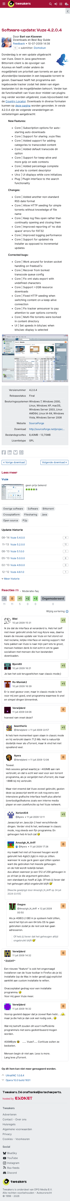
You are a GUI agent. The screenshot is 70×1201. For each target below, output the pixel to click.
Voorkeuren (22, 1139)
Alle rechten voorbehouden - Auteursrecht (27, 1192)
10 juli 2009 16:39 (22, 686)
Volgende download (53, 462)
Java (44, 514)
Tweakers (8, 1189)
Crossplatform (11, 514)
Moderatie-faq (30, 591)
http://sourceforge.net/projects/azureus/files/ (47, 429)
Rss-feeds (13, 1167)
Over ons (20, 1119)
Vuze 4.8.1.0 (17, 572)
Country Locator (16, 101)
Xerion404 (22, 812)
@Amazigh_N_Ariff (27, 908)
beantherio (20, 725)
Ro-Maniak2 (19, 682)
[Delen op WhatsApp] (21, 452)
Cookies (8, 1139)
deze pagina (22, 105)
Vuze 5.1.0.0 (17, 551)
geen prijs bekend (36, 485)
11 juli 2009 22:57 (39, 729)
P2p (25, 520)
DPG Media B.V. (43, 1189)
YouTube (12, 1158)
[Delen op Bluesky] (15, 452)
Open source (10, 520)
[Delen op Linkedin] (9, 452)
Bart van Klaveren (31, 36)
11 (15, 48)
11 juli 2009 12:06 (39, 759)
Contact (8, 1119)
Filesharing (30, 514)
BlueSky (12, 1153)
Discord (12, 1172)
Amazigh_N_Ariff (25, 842)
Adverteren (9, 1114)
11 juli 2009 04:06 (22, 711)
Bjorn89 (17, 664)
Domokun (40, 47)
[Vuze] (13, 492)
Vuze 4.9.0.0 (17, 565)
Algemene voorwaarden (17, 1129)
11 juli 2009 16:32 (21, 1008)
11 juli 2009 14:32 (21, 955)
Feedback (19, 43)
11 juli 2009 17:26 (39, 846)
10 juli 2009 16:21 (21, 668)
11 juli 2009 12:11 (36, 817)
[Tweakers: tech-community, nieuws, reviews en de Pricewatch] (19, 4)
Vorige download (15, 462)
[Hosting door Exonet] (17, 1098)
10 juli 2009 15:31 (21, 622)
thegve (21, 904)
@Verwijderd (20, 729)
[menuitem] (50, 4)
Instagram (13, 1163)
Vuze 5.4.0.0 (17, 537)
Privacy (7, 1134)
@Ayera (20, 817)
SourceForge (36, 423)
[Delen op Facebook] (4, 452)
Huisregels (9, 1124)
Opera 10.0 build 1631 (18, 1080)
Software (33, 508)
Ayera (17, 755)
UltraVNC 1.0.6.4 (15, 1075)
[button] (4, 4)
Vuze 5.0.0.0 (17, 558)
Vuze (5, 479)
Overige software (13, 508)
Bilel (14, 618)
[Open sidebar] (67, 11)
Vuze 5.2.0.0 (17, 544)
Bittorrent (48, 508)
